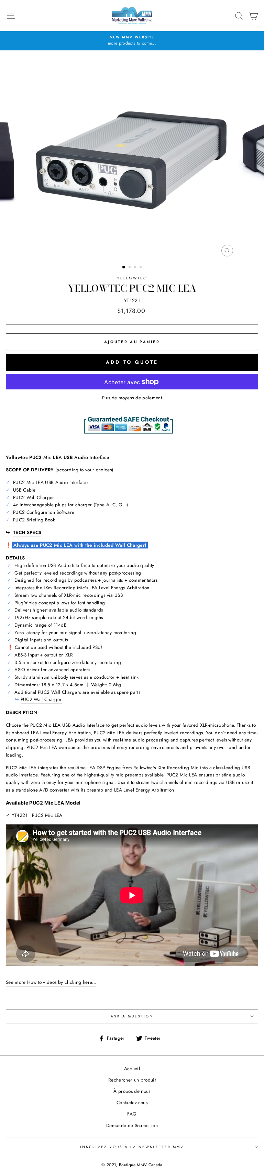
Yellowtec (132, 278)
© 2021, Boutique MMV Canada (131, 1165)
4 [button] (141, 267)
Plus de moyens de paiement (132, 397)
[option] (132, 41)
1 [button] (124, 267)
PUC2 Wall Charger (41, 699)
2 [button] (130, 267)
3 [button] (136, 267)
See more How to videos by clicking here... (51, 982)
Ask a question (132, 1016)
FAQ (131, 1113)
